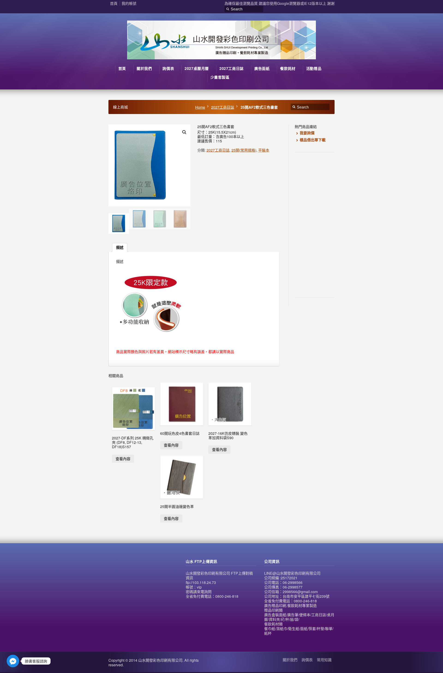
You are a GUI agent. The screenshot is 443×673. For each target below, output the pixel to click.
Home (200, 107)
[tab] (119, 247)
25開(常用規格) (243, 150)
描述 (119, 247)
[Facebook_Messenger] (13, 661)
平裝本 (263, 150)
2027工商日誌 (222, 107)
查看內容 (123, 458)
